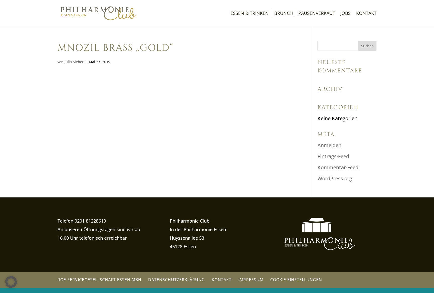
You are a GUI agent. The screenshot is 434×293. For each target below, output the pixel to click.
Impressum (250, 279)
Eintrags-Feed (333, 156)
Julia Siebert (75, 61)
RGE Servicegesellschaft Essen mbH (99, 279)
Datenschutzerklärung (176, 279)
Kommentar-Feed (337, 167)
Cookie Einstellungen (296, 279)
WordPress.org (334, 178)
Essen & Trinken (250, 13)
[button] (11, 282)
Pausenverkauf (316, 13)
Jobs (345, 13)
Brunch (283, 13)
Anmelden (329, 145)
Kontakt (366, 13)
